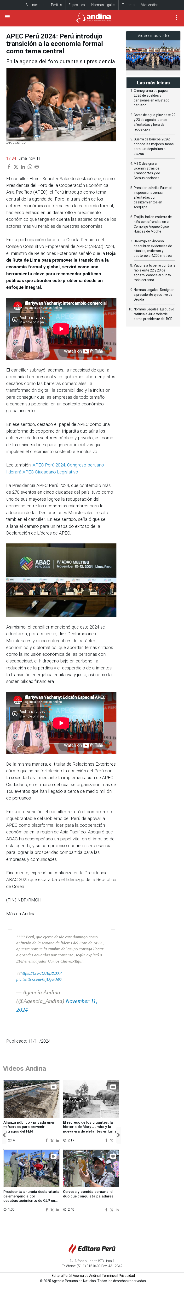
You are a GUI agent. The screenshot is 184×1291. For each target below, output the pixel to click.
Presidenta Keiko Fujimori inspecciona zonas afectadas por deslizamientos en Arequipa (153, 197)
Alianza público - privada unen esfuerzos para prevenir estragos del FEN (29, 1127)
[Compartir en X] (52, 1140)
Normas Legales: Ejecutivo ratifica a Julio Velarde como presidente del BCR (154, 314)
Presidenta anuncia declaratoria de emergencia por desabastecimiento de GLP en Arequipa (31, 1198)
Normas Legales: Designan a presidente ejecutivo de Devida (154, 294)
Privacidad (127, 1276)
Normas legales (103, 5)
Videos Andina (24, 1068)
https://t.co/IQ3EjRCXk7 (41, 973)
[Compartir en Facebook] (47, 1140)
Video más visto (153, 35)
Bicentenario (35, 5)
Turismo (128, 5)
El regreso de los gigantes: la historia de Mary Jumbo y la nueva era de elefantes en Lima (90, 1127)
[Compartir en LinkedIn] (57, 1140)
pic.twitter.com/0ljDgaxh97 (39, 979)
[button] (4, 1135)
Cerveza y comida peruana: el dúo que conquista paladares (88, 1194)
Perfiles (56, 5)
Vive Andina (150, 5)
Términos (109, 1276)
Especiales (77, 5)
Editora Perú (61, 1276)
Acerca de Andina (86, 1276)
